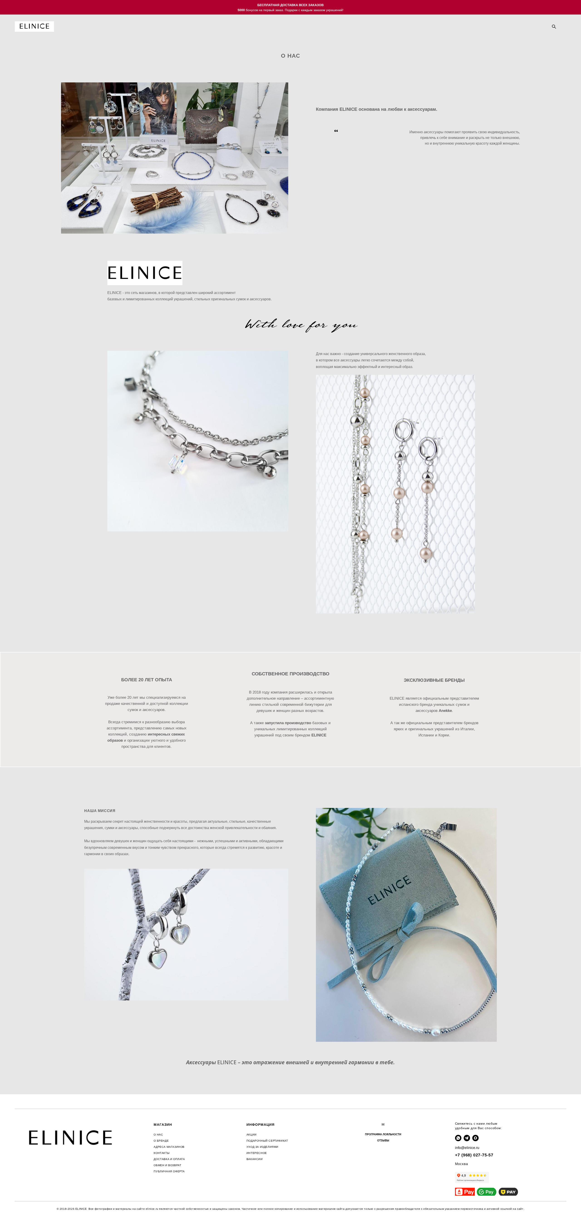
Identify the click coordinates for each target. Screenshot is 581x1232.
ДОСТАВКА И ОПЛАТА (169, 1159)
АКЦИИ (251, 1134)
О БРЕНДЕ (161, 1140)
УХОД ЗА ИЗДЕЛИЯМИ (262, 1146)
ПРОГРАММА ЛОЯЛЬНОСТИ (383, 1134)
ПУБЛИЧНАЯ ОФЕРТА (169, 1171)
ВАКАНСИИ (254, 1159)
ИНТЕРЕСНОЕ (256, 1153)
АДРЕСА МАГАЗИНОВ (169, 1146)
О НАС (158, 1134)
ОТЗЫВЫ (383, 1140)
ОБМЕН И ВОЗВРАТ (167, 1165)
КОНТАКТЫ (162, 1153)
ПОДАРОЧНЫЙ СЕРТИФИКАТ (267, 1140)
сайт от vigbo (24, 1221)
